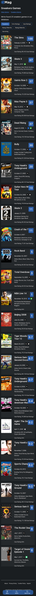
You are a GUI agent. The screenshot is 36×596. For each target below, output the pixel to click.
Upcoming (5, 31)
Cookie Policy (22, 583)
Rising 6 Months (20, 27)
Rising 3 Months (7, 27)
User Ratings (27, 24)
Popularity (5, 24)
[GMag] (6, 2)
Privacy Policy (13, 583)
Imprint (29, 583)
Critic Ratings (16, 24)
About (6, 583)
